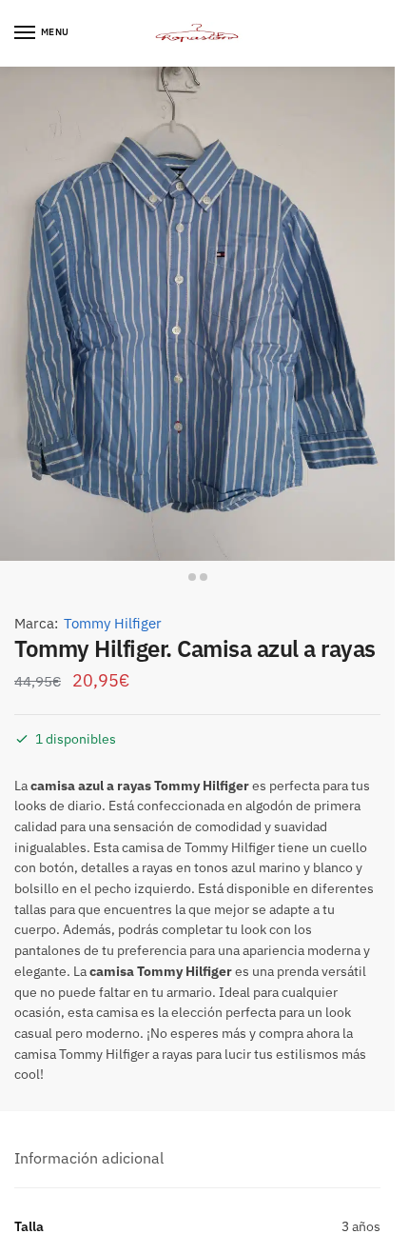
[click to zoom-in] (197, 314)
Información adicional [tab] (89, 1157)
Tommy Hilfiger (113, 623)
